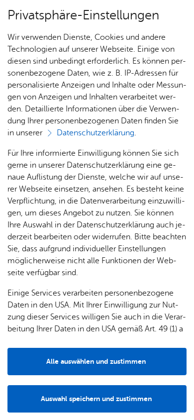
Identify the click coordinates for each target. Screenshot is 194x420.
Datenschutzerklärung (95, 132)
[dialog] (97, 210)
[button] (97, 399)
